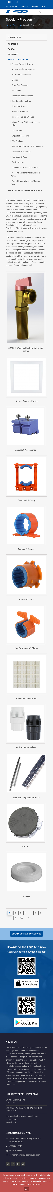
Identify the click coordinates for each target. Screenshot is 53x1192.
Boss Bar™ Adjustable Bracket (26, 797)
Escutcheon (17, 90)
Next (25, 918)
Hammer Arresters (20, 111)
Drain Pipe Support (20, 85)
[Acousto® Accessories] (25, 426)
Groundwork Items (20, 106)
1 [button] (9, 913)
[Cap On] (26, 872)
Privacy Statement (34, 1184)
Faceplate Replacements (22, 96)
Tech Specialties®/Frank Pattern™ (25, 190)
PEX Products (17, 141)
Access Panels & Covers (22, 64)
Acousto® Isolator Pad (26, 698)
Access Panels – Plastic (27, 401)
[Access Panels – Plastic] (26, 376)
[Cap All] (25, 822)
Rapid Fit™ (13, 54)
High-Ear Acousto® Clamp (26, 648)
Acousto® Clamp (26, 549)
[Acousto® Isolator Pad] (26, 674)
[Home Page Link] (17, 11)
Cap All (25, 846)
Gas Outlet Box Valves (21, 101)
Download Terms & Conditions (26, 934)
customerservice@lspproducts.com (24, 1155)
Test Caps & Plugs (19, 157)
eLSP (44, 6)
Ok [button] (26, 1189)
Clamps (15, 80)
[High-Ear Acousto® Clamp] (25, 624)
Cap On (26, 896)
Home (8, 25)
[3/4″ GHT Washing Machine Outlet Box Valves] (25, 308)
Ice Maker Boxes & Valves (23, 117)
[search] (40, 11)
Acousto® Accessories (25, 450)
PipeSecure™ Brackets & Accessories (28, 146)
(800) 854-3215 (15, 1146)
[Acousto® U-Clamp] (26, 475)
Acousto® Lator (26, 599)
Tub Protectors (18, 162)
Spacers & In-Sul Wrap (21, 152)
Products (17, 25)
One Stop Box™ (18, 130)
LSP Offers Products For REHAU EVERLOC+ (24, 1108)
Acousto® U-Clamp (26, 500)
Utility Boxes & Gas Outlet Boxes (25, 167)
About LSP (10, 1084)
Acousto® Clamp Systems (23, 69)
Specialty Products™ (18, 59)
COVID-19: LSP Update (15, 1100)
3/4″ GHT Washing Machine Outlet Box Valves (25, 349)
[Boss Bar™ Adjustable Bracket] (26, 773)
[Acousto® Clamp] (25, 525)
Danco (11, 49)
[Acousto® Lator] (26, 575)
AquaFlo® (13, 44)
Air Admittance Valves (21, 74)
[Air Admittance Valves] (25, 723)
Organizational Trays (20, 136)
